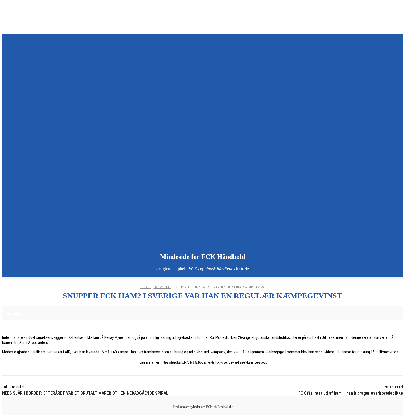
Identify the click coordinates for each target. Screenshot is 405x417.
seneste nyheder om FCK (196, 407)
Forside (145, 287)
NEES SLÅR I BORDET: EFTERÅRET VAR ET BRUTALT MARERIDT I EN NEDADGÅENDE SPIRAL (85, 393)
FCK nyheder (162, 287)
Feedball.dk (225, 407)
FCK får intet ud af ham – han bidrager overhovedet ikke (350, 393)
